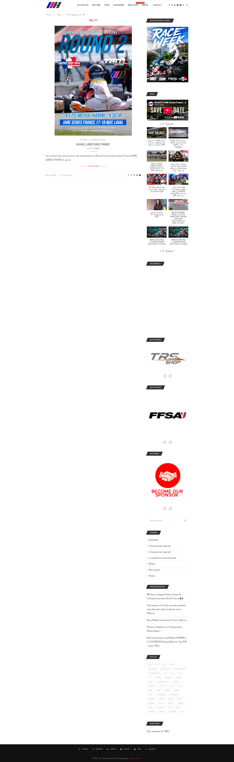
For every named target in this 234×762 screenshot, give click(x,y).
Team (106, 5)
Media (145, 5)
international (163, 682)
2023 (149, 664)
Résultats (133, 4)
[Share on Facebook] (131, 175)
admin (97, 148)
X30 (182, 712)
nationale (174, 694)
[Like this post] (128, 175)
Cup (172, 673)
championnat (180, 669)
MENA (176, 690)
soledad (160, 707)
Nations (151, 699)
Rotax (161, 703)
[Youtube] (177, 5)
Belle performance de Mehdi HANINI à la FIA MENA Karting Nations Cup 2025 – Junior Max (167, 641)
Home (48, 14)
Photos (152, 575)
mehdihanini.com (135, 758)
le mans (162, 686)
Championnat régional (160, 551)
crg (165, 673)
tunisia (151, 712)
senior (180, 703)
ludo (172, 686)
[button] (170, 124)
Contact (157, 5)
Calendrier (118, 5)
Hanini (178, 677)
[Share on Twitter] (134, 175)
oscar (170, 699)
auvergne (152, 669)
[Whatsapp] (183, 5)
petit (179, 699)
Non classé (154, 569)
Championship (154, 673)
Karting (151, 686)
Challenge (165, 669)
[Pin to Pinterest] (137, 175)
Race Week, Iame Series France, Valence (167, 620)
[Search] (187, 5)
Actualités (82, 5)
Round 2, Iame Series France (93, 144)
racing (151, 703)
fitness (158, 677)
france (168, 677)
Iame (150, 682)
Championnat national (160, 545)
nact (150, 694)
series (150, 707)
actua (172, 664)
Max (158, 690)
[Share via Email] (140, 175)
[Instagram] (172, 5)
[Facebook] (169, 5)
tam (169, 707)
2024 (157, 664)
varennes (172, 712)
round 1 (171, 703)
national (161, 694)
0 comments (67, 175)
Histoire (96, 5)
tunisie (161, 712)
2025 (164, 664)
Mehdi (167, 690)
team (178, 707)
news (161, 699)
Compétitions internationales (162, 557)
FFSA (180, 673)
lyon (150, 690)
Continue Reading (93, 166)
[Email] (180, 5)
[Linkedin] (175, 5)
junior (175, 682)
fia (149, 677)
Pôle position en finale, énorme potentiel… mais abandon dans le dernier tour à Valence (167, 609)
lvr (180, 686)
